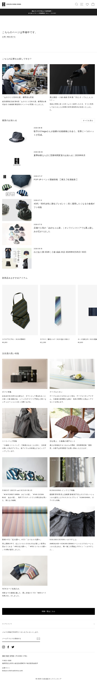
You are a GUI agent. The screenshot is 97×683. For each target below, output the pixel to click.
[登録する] (38, 638)
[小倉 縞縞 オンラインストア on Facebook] (8, 647)
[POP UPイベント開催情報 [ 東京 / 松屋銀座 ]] (17, 186)
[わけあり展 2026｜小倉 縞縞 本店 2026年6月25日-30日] (17, 258)
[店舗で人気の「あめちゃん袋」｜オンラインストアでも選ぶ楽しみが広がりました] (17, 234)
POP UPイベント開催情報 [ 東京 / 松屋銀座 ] (55, 179)
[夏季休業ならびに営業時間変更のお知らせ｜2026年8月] (17, 162)
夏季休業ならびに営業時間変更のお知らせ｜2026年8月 (59, 155)
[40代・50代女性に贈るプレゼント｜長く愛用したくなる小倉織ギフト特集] (17, 210)
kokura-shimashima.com (12, 671)
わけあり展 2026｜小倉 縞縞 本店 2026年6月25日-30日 (60, 252)
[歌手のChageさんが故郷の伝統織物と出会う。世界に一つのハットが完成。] (17, 137)
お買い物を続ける (9, 37)
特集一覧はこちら (48, 611)
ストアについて (7, 624)
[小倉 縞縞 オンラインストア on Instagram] (3, 647)
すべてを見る (88, 120)
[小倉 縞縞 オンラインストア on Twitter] (12, 647)
